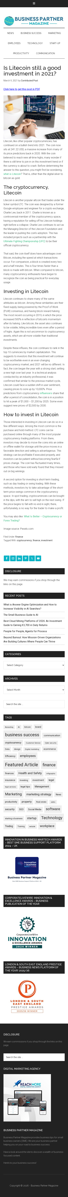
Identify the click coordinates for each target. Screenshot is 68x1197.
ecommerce (50, 749)
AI (19, 727)
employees (28, 756)
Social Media (34, 809)
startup (32, 818)
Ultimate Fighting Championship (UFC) (24, 241)
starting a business (13, 818)
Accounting (9, 727)
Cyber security (50, 743)
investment (47, 540)
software (53, 809)
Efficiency (10, 756)
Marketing (13, 794)
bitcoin (27, 727)
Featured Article (21, 764)
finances (9, 773)
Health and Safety (30, 773)
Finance (19, 536)
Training (21, 826)
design (17, 749)
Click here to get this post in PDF (21, 89)
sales (53, 802)
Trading (9, 826)
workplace (47, 826)
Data (7, 749)
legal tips (25, 786)
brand (38, 727)
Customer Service (33, 743)
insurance (10, 780)
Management (42, 786)
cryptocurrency (24, 540)
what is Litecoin (12, 173)
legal (51, 780)
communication (52, 735)
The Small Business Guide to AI (20, 614)
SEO (21, 809)
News (58, 794)
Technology (51, 817)
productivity (11, 801)
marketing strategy (38, 794)
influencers (46, 393)
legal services (10, 787)
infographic (50, 774)
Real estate (41, 802)
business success (22, 734)
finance (36, 540)
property (27, 801)
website (32, 826)
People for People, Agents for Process (25, 631)
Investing (24, 780)
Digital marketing (32, 749)
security (10, 809)
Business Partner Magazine (34, 21)
